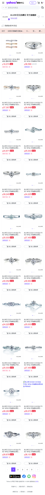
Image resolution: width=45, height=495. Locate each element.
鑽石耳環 (41, 31)
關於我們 (22, 486)
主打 (3, 31)
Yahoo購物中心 (15, 2)
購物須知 (30, 486)
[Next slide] (20, 44)
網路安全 (15, 492)
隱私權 (23, 492)
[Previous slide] (2, 44)
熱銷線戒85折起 (11, 25)
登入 (32, 3)
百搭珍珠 (35, 31)
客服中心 (14, 486)
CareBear (29, 31)
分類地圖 (29, 492)
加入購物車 (12, 73)
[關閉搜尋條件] (6, 7)
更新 (36, 481)
